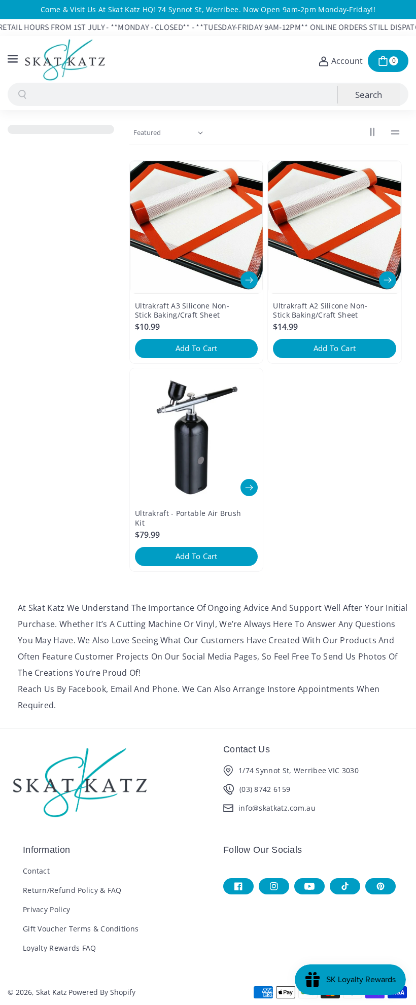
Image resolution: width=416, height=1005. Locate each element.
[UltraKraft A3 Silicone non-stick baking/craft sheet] (196, 227)
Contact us (246, 749)
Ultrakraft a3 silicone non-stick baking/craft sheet (182, 310)
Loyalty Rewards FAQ (59, 948)
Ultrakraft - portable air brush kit (188, 518)
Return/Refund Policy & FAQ (72, 890)
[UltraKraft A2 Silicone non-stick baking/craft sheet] (334, 227)
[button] (14, 59)
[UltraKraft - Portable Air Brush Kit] (196, 434)
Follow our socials (262, 850)
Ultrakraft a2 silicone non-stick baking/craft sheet (320, 310)
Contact (36, 871)
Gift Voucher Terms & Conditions (80, 928)
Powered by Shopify (101, 992)
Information (46, 850)
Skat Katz (51, 992)
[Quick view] (249, 280)
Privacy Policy (46, 909)
